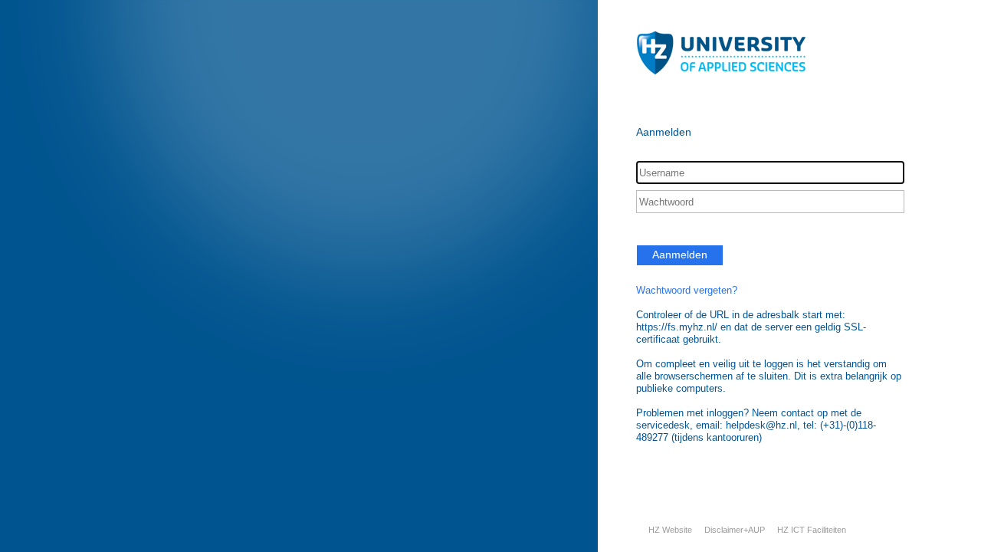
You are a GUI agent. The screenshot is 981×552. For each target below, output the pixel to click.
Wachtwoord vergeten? (686, 290)
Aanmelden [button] (679, 254)
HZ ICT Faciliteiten (811, 529)
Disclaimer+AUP (734, 529)
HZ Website (670, 529)
